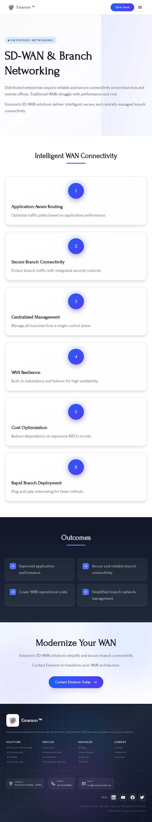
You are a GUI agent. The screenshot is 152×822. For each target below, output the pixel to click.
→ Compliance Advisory (54, 762)
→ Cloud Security (15, 762)
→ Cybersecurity (14, 752)
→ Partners (83, 757)
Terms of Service (131, 810)
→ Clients (83, 762)
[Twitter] (142, 797)
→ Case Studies (86, 752)
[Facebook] (132, 797)
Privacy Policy (113, 810)
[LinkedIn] (113, 797)
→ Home (118, 747)
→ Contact (119, 757)
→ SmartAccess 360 (51, 752)
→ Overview (48, 747)
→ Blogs (82, 747)
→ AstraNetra (49, 757)
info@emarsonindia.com (99, 785)
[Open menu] (140, 7)
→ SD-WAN (11, 757)
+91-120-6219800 (64, 785)
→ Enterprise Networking (19, 747)
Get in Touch (122, 7)
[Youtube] (123, 797)
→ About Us (120, 752)
